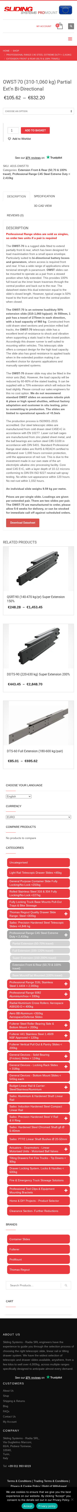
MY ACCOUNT (44, 26)
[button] (19, 139)
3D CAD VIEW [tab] (43, 205)
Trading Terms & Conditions (51, 1481)
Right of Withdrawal (54, 1486)
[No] (72, 1499)
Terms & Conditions (19, 1481)
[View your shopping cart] (59, 26)
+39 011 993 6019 (19, 1466)
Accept (28, 1506)
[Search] (66, 1285)
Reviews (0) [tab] (15, 215)
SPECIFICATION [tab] (44, 196)
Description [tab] (16, 196)
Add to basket (35, 130)
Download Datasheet (22, 522)
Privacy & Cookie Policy (25, 1486)
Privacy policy (47, 1506)
